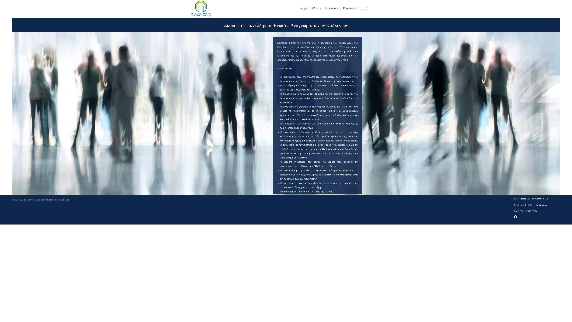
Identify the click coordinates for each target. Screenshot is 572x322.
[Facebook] (515, 216)
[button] (315, 8)
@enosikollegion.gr (539, 205)
